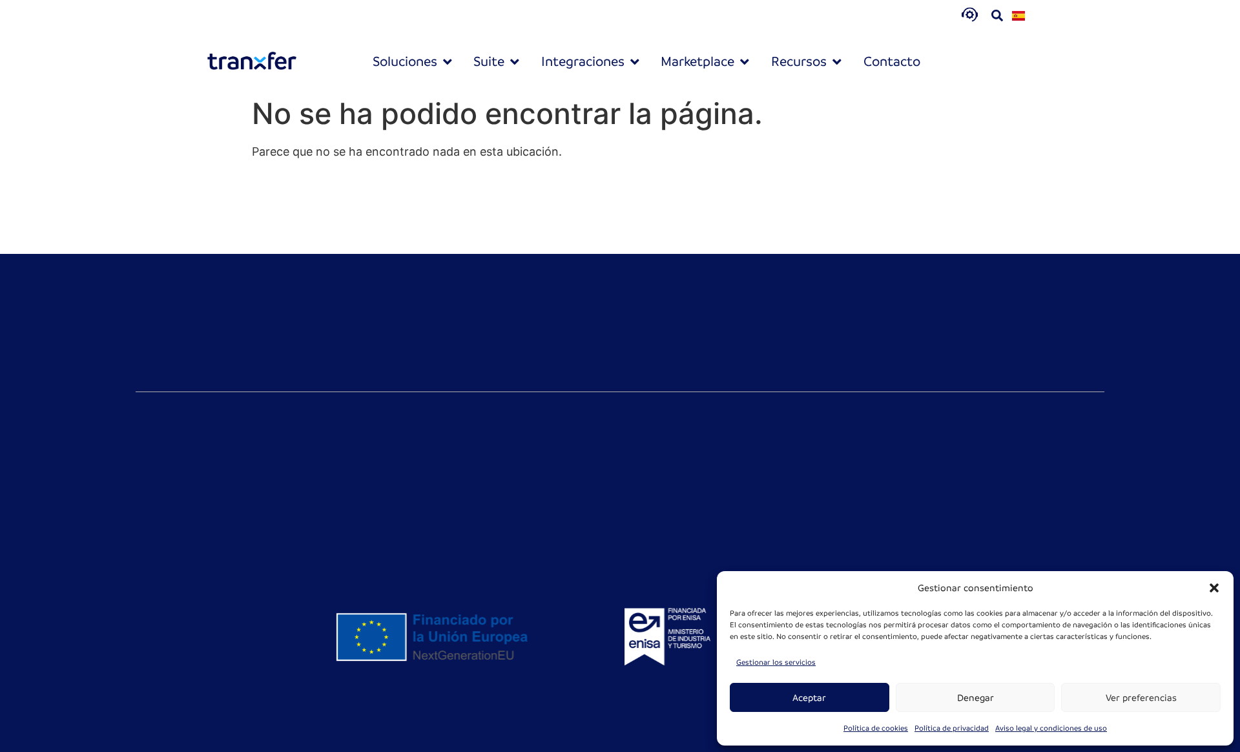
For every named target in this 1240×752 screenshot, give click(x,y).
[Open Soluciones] (447, 62)
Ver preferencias (1141, 698)
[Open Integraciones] (635, 62)
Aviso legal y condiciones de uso (1051, 728)
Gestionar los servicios (776, 662)
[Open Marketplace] (745, 62)
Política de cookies (875, 728)
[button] (1214, 587)
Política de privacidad (951, 728)
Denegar (975, 698)
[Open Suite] (515, 62)
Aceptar (809, 698)
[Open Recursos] (837, 62)
